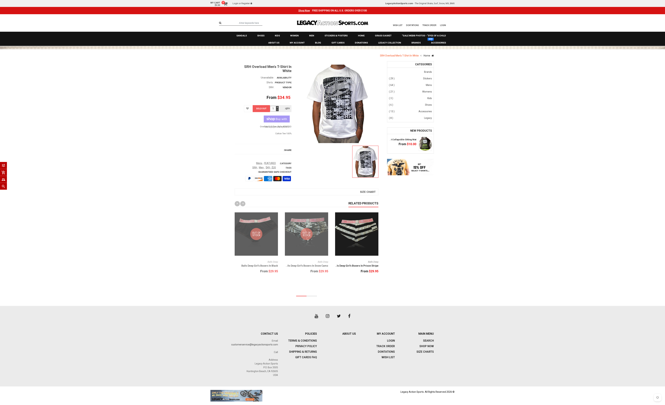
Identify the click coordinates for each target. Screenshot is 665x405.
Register (245, 3)
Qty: (287, 108)
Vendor (287, 87)
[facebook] (349, 316)
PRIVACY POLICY (306, 346)
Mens (429, 85)
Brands (428, 72)
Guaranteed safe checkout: (274, 172)
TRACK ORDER (429, 25)
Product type (283, 82)
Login (235, 3)
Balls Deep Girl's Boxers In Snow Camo (306, 265)
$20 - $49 (271, 167)
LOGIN (443, 25)
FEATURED (270, 163)
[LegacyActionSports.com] (270, 396)
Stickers (427, 78)
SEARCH (428, 340)
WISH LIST (397, 25)
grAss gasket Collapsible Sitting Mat (396, 139)
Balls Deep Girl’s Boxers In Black (259, 265)
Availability (284, 77)
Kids (429, 98)
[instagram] (327, 316)
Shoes (428, 104)
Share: (287, 150)
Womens (427, 91)
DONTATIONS (412, 25)
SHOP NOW (426, 346)
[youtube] (316, 316)
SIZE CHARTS (425, 351)
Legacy (428, 118)
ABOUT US (349, 333)
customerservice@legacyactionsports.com (254, 344)
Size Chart (368, 191)
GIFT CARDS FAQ (306, 357)
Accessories (425, 111)
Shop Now (304, 10)
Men (261, 167)
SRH (271, 87)
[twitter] (339, 316)
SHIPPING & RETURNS (303, 351)
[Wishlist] (247, 108)
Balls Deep (373, 262)
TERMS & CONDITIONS (302, 340)
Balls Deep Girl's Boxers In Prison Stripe (355, 265)
